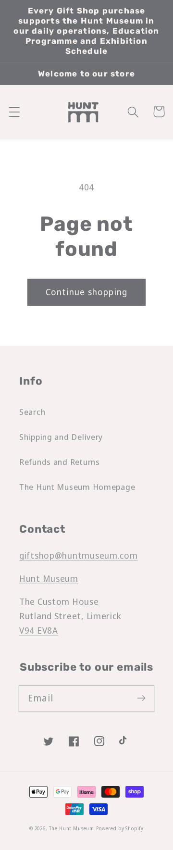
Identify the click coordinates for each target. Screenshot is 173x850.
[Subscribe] (141, 698)
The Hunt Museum (72, 828)
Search (32, 411)
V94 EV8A (38, 630)
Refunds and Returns (59, 461)
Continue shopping (86, 292)
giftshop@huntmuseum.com (78, 555)
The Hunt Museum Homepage (77, 486)
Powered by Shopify (120, 828)
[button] (14, 112)
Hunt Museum (48, 578)
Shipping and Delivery (61, 436)
